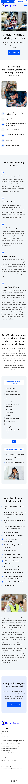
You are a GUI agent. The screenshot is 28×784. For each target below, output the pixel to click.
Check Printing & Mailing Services (10, 746)
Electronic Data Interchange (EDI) (10, 744)
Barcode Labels (5, 750)
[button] (25, 5)
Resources (4, 734)
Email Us (20, 1)
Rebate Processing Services (9, 748)
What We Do (4, 731)
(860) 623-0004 (6, 766)
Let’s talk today (13, 705)
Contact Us (4, 736)
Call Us (7, 1)
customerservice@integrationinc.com (11, 769)
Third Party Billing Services (8, 753)
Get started (13, 52)
